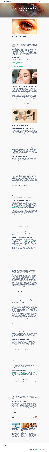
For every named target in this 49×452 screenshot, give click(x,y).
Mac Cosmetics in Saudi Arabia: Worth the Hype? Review (24, 429)
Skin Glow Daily (7, 1)
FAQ (13, 67)
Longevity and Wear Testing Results (18, 66)
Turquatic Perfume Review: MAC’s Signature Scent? (15, 429)
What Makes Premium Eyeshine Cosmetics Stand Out (20, 59)
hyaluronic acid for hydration (20, 99)
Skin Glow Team (22, 12)
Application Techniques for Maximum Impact (19, 63)
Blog (39, 1)
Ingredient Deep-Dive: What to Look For (18, 62)
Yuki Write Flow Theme (37, 449)
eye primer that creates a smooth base (29, 240)
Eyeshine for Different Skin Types (17, 65)
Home (41, 1)
